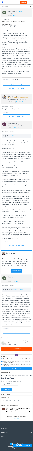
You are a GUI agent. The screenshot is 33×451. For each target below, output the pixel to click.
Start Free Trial (16, 368)
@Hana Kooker (16, 136)
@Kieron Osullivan (17, 290)
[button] (13, 79)
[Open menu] (30, 2)
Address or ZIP (5, 397)
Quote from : (13, 136)
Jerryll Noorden (12, 96)
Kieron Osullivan (13, 123)
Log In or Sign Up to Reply (16, 88)
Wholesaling (5, 19)
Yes (15, 418)
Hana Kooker (12, 11)
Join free (23, 2)
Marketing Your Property (17, 97)
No (18, 418)
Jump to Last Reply (16, 84)
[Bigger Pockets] (2, 2)
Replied (8, 106)
